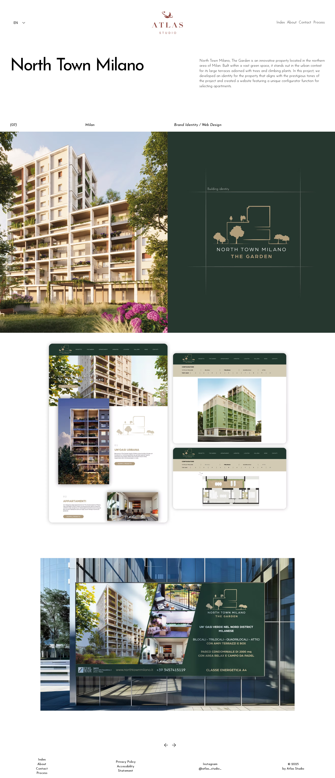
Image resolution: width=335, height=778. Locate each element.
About (41, 764)
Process (41, 773)
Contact (42, 768)
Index (42, 759)
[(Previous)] (153, 745)
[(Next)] (183, 745)
